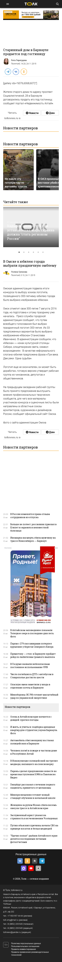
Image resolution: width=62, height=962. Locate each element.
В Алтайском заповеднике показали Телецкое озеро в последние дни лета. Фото (32, 633)
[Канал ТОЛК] (50, 113)
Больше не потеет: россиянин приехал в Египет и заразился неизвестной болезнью (33, 527)
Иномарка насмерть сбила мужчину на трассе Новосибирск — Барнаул (33, 539)
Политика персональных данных (26, 943)
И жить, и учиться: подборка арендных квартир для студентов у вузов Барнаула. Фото (34, 730)
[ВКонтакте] (15, 71)
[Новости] (32, 113)
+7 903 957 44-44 (15, 916)
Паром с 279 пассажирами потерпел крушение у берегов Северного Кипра (31, 645)
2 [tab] (23, 252)
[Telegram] (7, 71)
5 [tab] (38, 252)
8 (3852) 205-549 (15, 928)
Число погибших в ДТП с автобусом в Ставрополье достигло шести (31, 676)
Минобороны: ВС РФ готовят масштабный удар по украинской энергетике (34, 696)
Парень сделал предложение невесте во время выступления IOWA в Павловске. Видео (33, 774)
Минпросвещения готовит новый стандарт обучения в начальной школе (32, 796)
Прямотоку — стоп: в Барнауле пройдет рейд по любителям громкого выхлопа (33, 655)
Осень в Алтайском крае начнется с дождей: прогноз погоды (31, 718)
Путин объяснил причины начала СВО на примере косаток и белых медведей (34, 827)
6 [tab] (43, 252)
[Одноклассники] (23, 71)
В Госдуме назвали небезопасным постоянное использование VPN (30, 665)
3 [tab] (28, 252)
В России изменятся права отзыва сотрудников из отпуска (30, 516)
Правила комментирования (23, 949)
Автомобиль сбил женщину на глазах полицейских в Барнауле (32, 742)
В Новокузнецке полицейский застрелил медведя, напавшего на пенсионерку (34, 762)
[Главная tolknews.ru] (31, 4)
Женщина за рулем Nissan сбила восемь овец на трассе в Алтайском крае (33, 806)
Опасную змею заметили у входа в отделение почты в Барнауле (30, 686)
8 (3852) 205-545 (15, 924)
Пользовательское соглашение (25, 946)
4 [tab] (33, 252)
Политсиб (15, 64)
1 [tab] (19, 252)
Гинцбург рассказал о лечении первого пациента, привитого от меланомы (32, 786)
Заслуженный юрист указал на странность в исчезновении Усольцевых (34, 817)
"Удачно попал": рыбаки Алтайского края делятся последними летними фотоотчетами (33, 839)
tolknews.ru (16, 890)
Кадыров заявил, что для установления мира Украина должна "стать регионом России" (30, 232)
